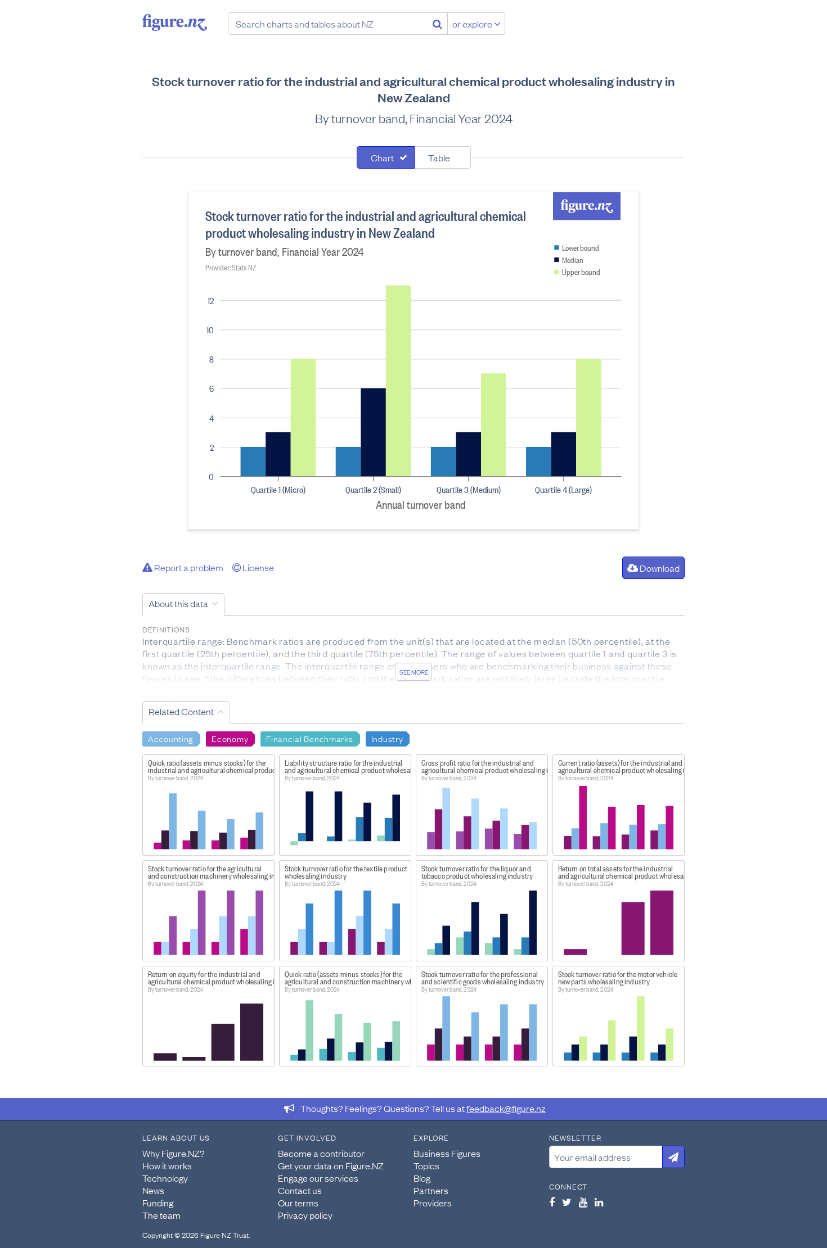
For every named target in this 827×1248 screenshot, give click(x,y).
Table (439, 157)
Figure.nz (174, 22)
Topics (426, 1165)
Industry (387, 738)
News (153, 1190)
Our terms (298, 1202)
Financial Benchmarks (309, 738)
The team (161, 1215)
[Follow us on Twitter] (567, 1202)
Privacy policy (305, 1215)
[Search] (437, 23)
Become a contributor (321, 1153)
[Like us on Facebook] (552, 1202)
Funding (157, 1202)
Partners (431, 1190)
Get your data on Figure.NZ (331, 1165)
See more (413, 672)
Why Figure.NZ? (173, 1153)
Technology (165, 1178)
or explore (473, 23)
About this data (178, 603)
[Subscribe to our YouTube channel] (583, 1202)
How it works (167, 1165)
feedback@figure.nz (506, 1108)
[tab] (386, 157)
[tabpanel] (413, 361)
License (257, 567)
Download (659, 568)
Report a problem (187, 567)
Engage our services (318, 1178)
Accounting (171, 738)
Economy (230, 738)
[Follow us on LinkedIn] (599, 1202)
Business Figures (447, 1153)
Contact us (300, 1190)
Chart (382, 157)
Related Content (181, 711)
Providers (433, 1202)
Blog (422, 1178)
